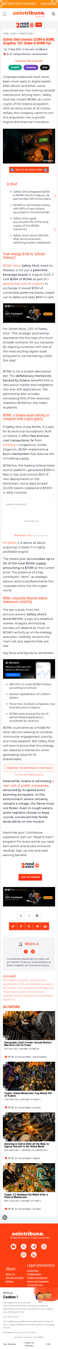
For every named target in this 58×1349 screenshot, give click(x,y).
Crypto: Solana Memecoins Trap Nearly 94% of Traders (28, 1094)
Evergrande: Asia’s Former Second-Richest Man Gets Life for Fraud (28, 1043)
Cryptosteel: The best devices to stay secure (29, 767)
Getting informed (21, 54)
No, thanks (9, 1344)
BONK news (11, 265)
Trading (36, 1158)
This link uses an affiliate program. (29, 774)
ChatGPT (15, 67)
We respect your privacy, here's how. (20, 1332)
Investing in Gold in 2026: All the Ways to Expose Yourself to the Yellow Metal (26, 1145)
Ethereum (10, 445)
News (14, 33)
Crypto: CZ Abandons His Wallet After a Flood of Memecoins (26, 1196)
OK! (48, 1344)
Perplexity (31, 67)
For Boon (9, 543)
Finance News (26, 33)
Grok (45, 67)
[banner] (29, 313)
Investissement (40, 54)
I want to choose (29, 1344)
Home (6, 33)
